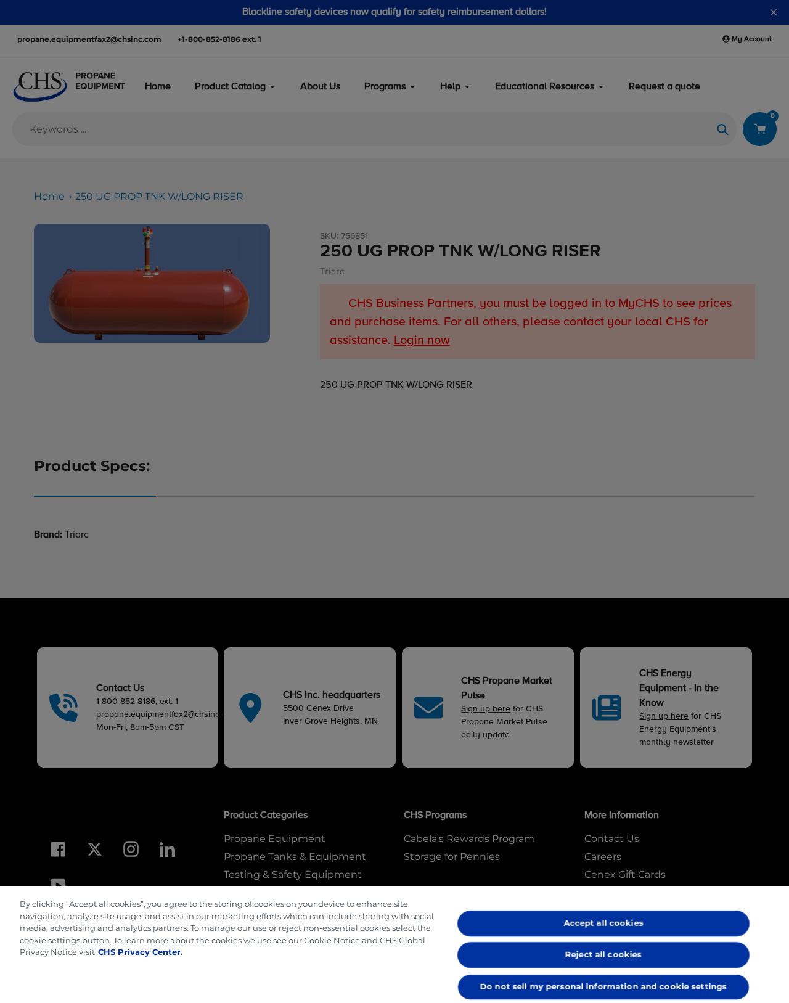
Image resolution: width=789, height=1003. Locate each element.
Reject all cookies (603, 955)
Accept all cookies (604, 923)
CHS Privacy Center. (140, 952)
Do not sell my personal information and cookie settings (603, 986)
